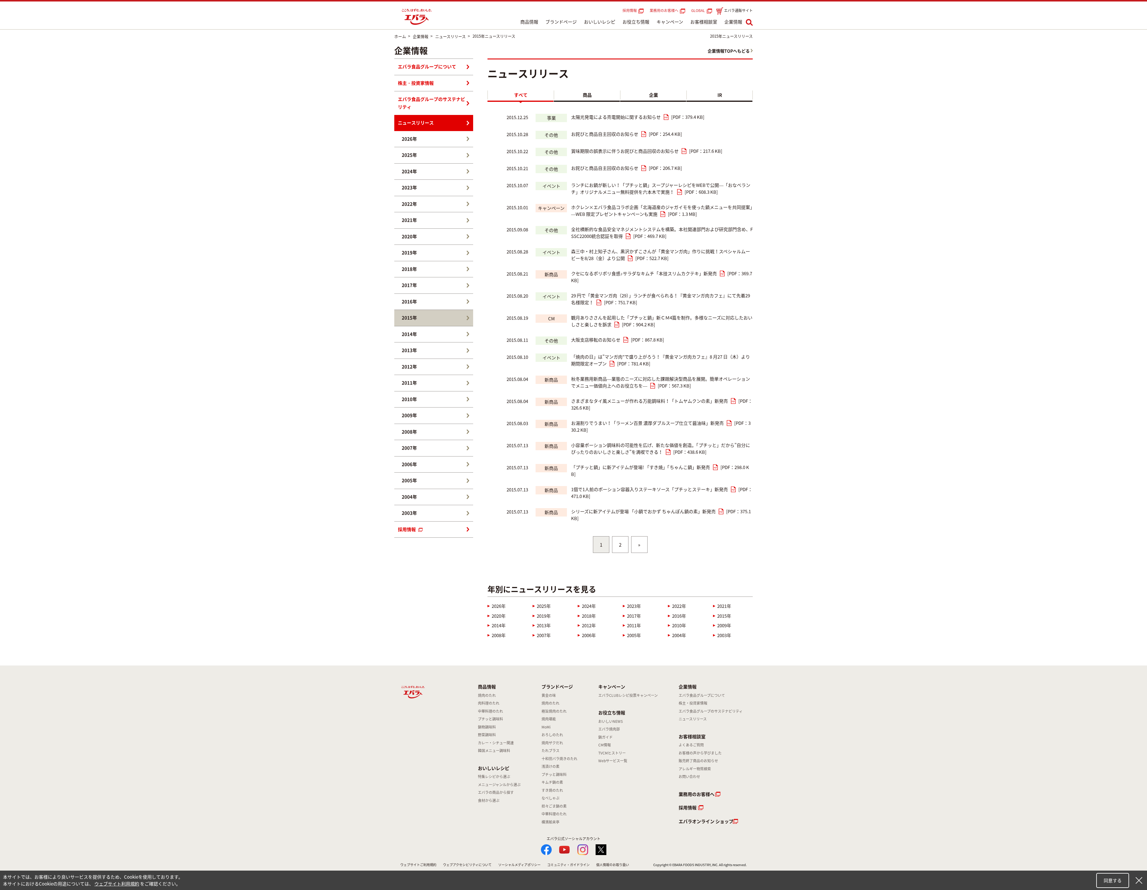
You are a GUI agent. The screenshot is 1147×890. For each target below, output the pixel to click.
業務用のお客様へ (664, 10)
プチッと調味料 (490, 719)
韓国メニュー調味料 (494, 750)
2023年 (634, 606)
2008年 (499, 635)
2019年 (544, 616)
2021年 (724, 606)
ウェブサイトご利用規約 (418, 864)
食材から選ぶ (488, 800)
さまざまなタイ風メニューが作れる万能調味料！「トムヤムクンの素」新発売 (649, 401)
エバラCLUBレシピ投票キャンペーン (628, 695)
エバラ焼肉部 (609, 729)
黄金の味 (549, 695)
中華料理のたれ (490, 711)
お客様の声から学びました (700, 753)
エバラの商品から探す (496, 792)
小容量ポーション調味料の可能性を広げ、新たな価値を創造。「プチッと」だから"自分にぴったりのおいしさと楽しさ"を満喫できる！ (660, 448)
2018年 (589, 616)
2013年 (544, 625)
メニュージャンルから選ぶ (499, 784)
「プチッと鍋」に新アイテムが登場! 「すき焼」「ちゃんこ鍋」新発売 (640, 467)
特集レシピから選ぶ (494, 776)
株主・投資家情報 (416, 83)
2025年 (544, 606)
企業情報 (733, 22)
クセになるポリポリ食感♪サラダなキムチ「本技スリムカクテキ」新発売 (644, 273)
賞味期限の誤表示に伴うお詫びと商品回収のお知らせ (625, 151)
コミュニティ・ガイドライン (568, 864)
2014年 (499, 625)
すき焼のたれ (552, 790)
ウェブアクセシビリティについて (467, 864)
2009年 (724, 625)
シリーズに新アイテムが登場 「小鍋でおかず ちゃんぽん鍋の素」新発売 (643, 511)
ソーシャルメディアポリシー (519, 864)
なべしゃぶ (550, 798)
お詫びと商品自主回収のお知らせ (604, 134)
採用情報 (629, 10)
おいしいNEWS (610, 721)
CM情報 (604, 745)
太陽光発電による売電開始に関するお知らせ (616, 117)
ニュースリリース (416, 122)
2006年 (589, 635)
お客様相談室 (703, 22)
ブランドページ (561, 22)
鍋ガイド (605, 737)
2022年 (679, 606)
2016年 (679, 616)
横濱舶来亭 (550, 822)
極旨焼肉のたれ (554, 711)
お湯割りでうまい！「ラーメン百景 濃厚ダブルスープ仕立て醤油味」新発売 (647, 423)
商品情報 (529, 22)
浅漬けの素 (550, 766)
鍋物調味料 (487, 727)
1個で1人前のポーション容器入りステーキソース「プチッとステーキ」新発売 (649, 489)
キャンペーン (670, 22)
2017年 (634, 616)
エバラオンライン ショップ (706, 821)
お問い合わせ (689, 776)
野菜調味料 (487, 734)
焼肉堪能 (549, 719)
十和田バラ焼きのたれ (559, 758)
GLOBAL (699, 10)
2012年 (589, 625)
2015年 (724, 616)
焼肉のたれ (487, 695)
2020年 (499, 616)
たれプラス (550, 750)
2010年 (679, 625)
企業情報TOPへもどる (729, 51)
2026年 (499, 606)
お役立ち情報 (635, 22)
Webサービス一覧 (612, 760)
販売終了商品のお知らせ (698, 760)
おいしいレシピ (599, 22)
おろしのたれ (552, 734)
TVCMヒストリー (612, 753)
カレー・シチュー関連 (496, 742)
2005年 (634, 635)
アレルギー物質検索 (695, 768)
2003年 (724, 635)
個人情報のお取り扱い (612, 864)
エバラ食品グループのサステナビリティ (431, 103)
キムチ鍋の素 (552, 782)
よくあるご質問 (691, 745)
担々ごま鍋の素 (554, 806)
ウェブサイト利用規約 (116, 883)
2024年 (589, 606)
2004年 (679, 635)
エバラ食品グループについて (427, 66)
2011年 (634, 625)
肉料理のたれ (488, 703)
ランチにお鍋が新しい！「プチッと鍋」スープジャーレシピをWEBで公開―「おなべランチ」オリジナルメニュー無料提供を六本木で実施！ (660, 188)
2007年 (544, 635)
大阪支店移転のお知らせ (595, 339)
